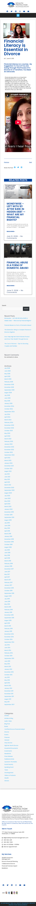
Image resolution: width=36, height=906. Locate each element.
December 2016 (9, 588)
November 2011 (8, 694)
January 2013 (8, 669)
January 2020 (8, 509)
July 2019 (7, 523)
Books (6, 726)
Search (4, 305)
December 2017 (9, 569)
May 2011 (6, 702)
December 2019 (9, 512)
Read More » (11, 231)
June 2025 (7, 398)
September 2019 (9, 517)
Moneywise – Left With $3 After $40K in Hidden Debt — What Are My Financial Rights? (16, 212)
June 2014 (7, 647)
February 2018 (8, 563)
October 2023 (8, 430)
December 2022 (9, 447)
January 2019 (8, 536)
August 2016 (8, 596)
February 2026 (8, 382)
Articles (6, 715)
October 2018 (8, 544)
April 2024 (7, 417)
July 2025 (7, 395)
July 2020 (7, 496)
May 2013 (7, 664)
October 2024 (8, 409)
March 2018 (7, 561)
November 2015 (9, 615)
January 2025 (8, 403)
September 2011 (9, 696)
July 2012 (7, 677)
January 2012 (8, 688)
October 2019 (8, 515)
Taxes (6, 770)
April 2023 (7, 436)
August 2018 (8, 547)
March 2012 (7, 685)
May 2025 (7, 401)
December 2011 (8, 691)
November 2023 (9, 428)
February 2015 (8, 628)
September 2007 (9, 704)
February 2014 (8, 653)
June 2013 (7, 661)
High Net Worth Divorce (11, 745)
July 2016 (7, 599)
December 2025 (9, 384)
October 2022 (8, 452)
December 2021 (9, 466)
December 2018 (9, 539)
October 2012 (8, 675)
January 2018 (8, 566)
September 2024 (9, 412)
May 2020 (7, 501)
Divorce (6, 732)
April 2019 (7, 531)
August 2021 (7, 471)
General (6, 740)
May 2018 (7, 555)
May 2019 (7, 528)
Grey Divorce (8, 743)
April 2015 (7, 623)
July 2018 (7, 550)
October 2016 (8, 590)
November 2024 (9, 406)
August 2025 (8, 392)
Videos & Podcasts (10, 775)
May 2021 (7, 479)
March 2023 (7, 439)
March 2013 (7, 666)
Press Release (8, 756)
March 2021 (7, 485)
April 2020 (7, 504)
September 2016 (9, 593)
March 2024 (7, 420)
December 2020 (9, 487)
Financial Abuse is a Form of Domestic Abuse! (18, 265)
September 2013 (9, 658)
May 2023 (7, 433)
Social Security (8, 764)
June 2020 (7, 498)
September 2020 (9, 490)
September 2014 (9, 642)
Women (6, 781)
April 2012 (7, 683)
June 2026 (7, 371)
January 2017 (8, 585)
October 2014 (8, 639)
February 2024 (8, 422)
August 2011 (7, 699)
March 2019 (7, 534)
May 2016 (7, 604)
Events (6, 735)
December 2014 (9, 634)
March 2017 (7, 580)
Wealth (6, 778)
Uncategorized (8, 772)
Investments (8, 751)
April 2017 (7, 577)
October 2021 (8, 468)
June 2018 (7, 552)
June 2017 (7, 572)
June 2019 (7, 525)
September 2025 (9, 390)
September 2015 (9, 618)
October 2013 (8, 656)
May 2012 (7, 680)
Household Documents (11, 748)
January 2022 (8, 463)
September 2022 (9, 455)
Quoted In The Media (10, 762)
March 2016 (7, 607)
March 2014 (7, 650)
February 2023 (8, 441)
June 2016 (7, 601)
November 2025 (9, 387)
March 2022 (7, 460)
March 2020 (7, 506)
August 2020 (8, 493)
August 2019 (8, 520)
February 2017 (8, 582)
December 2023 (9, 425)
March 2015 (7, 626)
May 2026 (7, 374)
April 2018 (7, 558)
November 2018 (9, 542)
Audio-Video (8, 721)
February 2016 (8, 609)
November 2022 (9, 449)
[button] (18, 15)
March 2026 (7, 379)
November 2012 (9, 672)
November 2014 (9, 637)
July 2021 (7, 474)
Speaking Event (9, 767)
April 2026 (7, 376)
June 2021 (7, 477)
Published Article (9, 759)
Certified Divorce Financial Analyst (14, 729)
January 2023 (8, 444)
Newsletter (7, 753)
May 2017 (7, 574)
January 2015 (8, 631)
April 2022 (7, 458)
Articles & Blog (8, 718)
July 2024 (7, 414)
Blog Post (7, 724)
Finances (7, 737)
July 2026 (7, 368)
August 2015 (7, 620)
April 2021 (7, 482)
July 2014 (7, 645)
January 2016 (8, 612)
